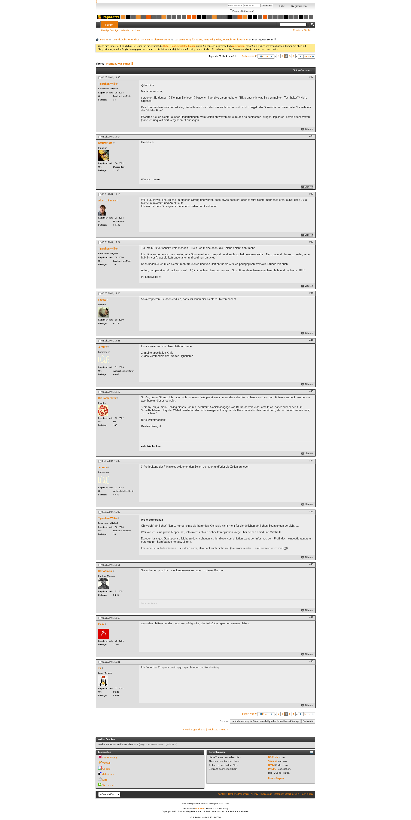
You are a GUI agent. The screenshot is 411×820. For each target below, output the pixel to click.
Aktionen (136, 30)
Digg (104, 780)
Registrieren (299, 6)
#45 (311, 511)
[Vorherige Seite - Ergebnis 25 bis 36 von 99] (271, 57)
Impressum (266, 794)
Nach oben (308, 721)
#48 (311, 661)
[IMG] (271, 765)
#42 (311, 340)
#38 (311, 136)
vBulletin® (200, 809)
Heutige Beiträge (109, 30)
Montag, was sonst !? (119, 63)
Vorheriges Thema (195, 729)
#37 (311, 77)
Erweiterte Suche (302, 30)
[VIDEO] (272, 769)
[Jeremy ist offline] (103, 359)
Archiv (254, 794)
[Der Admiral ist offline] (103, 583)
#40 (311, 242)
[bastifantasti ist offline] (103, 155)
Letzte (307, 56)
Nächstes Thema (217, 729)
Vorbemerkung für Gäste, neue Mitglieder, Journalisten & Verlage (211, 39)
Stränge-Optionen (301, 70)
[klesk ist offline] (103, 634)
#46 (311, 564)
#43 (311, 391)
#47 (311, 617)
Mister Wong (109, 757)
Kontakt (222, 794)
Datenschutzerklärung (286, 794)
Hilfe (282, 6)
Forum (109, 24)
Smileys (272, 761)
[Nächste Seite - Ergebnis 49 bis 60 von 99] (300, 57)
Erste (265, 56)
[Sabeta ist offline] (103, 312)
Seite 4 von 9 (249, 56)
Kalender (125, 30)
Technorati (108, 785)
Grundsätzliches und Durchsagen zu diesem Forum (141, 39)
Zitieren (309, 129)
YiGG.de (106, 763)
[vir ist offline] (103, 680)
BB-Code (273, 757)
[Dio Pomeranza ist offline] (103, 410)
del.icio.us (108, 774)
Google (106, 768)
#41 (311, 293)
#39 (311, 194)
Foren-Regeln (276, 778)
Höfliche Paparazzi (238, 794)
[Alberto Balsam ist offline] (102, 210)
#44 (311, 460)
